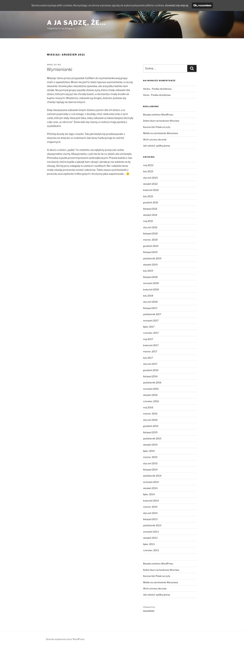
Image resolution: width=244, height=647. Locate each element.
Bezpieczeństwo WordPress (158, 114)
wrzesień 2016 (151, 388)
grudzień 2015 (150, 426)
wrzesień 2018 (151, 283)
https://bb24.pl (148, 611)
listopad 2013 (150, 519)
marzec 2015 (150, 457)
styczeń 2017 (150, 363)
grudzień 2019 (150, 246)
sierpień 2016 (150, 395)
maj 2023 (148, 165)
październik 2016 (152, 382)
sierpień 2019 (150, 264)
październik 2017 (152, 314)
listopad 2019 (150, 252)
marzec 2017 (150, 351)
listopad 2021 (150, 208)
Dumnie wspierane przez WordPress (65, 639)
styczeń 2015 (150, 463)
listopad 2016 (150, 376)
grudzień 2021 (150, 202)
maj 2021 (148, 221)
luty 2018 (148, 295)
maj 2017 (148, 339)
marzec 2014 (150, 506)
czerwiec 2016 (151, 401)
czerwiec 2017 (151, 332)
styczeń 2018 (150, 301)
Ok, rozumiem (202, 5)
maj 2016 (148, 407)
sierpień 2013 (150, 537)
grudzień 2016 (150, 370)
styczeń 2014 (150, 513)
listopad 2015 (150, 432)
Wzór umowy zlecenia (154, 139)
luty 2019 (148, 270)
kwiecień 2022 (151, 190)
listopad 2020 (150, 233)
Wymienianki (59, 69)
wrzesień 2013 (151, 531)
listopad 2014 (150, 469)
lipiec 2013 (149, 544)
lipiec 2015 (149, 450)
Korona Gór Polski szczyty (156, 127)
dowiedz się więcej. (177, 5)
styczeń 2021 (150, 227)
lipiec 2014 (149, 494)
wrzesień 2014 (151, 482)
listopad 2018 (150, 277)
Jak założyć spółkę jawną (156, 145)
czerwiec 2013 (151, 550)
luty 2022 (148, 196)
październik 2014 (152, 475)
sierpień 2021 (150, 214)
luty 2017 (148, 357)
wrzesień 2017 (151, 320)
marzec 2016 (150, 413)
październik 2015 (152, 438)
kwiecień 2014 (151, 500)
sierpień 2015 (150, 444)
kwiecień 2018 (151, 289)
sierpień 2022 (150, 183)
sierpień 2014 (150, 488)
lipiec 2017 (149, 326)
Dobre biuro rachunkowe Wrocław (161, 120)
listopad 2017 (150, 308)
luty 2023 (148, 171)
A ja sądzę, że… (76, 22)
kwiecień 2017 (151, 345)
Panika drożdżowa (161, 88)
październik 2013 (152, 525)
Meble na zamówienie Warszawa (160, 133)
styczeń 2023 (150, 177)
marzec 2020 (150, 239)
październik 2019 (152, 258)
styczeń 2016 (150, 419)
